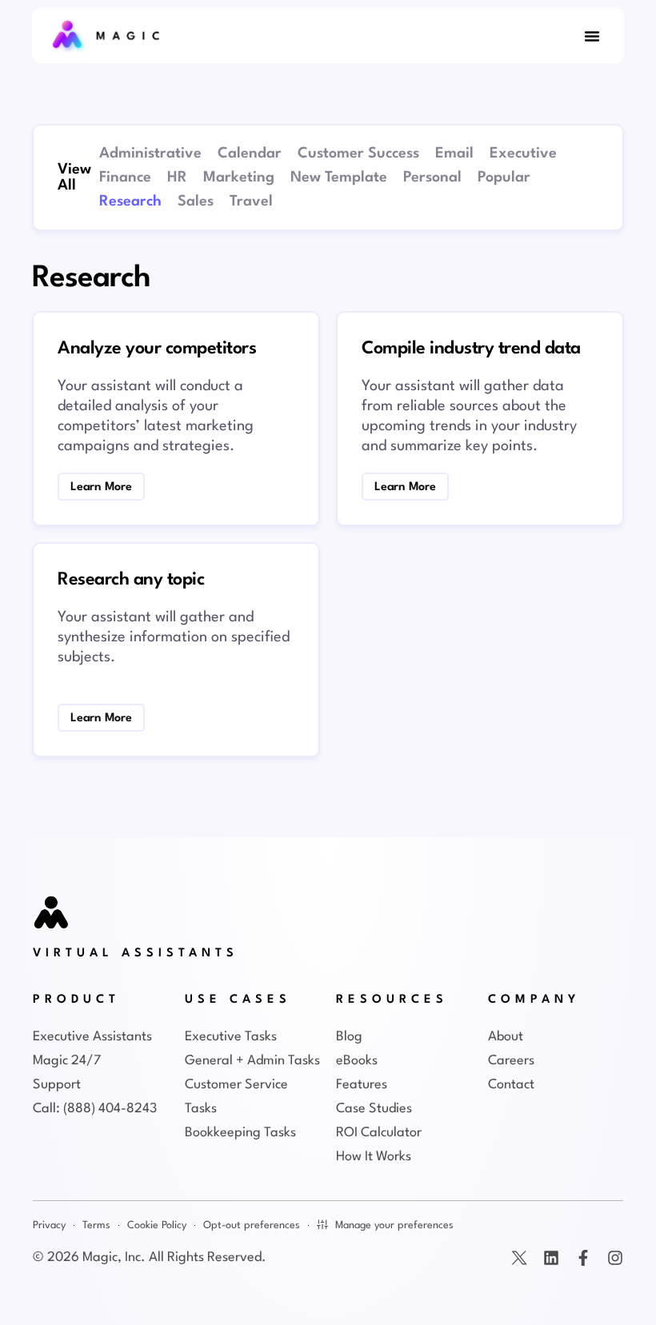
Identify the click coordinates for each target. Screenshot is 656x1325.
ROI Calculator (379, 1132)
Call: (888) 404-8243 (95, 1108)
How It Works (373, 1156)
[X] (519, 1258)
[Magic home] (52, 914)
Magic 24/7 (67, 1061)
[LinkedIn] (551, 1258)
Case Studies (374, 1108)
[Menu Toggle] (592, 36)
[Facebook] (583, 1258)
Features (361, 1085)
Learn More (176, 332)
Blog (349, 1037)
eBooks (357, 1061)
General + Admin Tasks (252, 1061)
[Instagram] (615, 1258)
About (505, 1037)
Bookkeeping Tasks (240, 1132)
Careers (511, 1061)
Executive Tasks (231, 1037)
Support (57, 1085)
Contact (511, 1085)
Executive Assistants (92, 1037)
